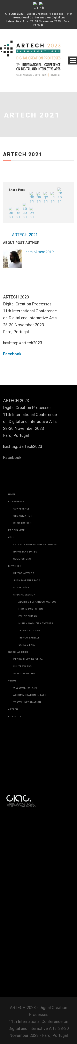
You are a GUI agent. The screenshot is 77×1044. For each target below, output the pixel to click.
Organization (22, 534)
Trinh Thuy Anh (29, 649)
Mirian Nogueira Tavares (35, 642)
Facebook (12, 372)
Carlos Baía (26, 663)
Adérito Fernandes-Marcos (37, 620)
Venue (12, 699)
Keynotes (14, 584)
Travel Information (27, 720)
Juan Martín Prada (26, 599)
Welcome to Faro (25, 706)
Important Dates (25, 570)
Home (12, 513)
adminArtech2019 (58, 252)
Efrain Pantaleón (30, 627)
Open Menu (72, 60)
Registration (22, 541)
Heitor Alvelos (23, 591)
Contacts (15, 735)
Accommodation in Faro (30, 713)
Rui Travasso (22, 685)
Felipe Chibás (27, 634)
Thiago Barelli (28, 656)
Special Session (24, 613)
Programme (16, 548)
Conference (16, 520)
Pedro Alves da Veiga (28, 677)
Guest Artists (18, 670)
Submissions (22, 577)
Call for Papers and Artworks (35, 563)
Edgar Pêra (21, 606)
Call (11, 556)
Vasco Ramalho (24, 692)
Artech (13, 728)
